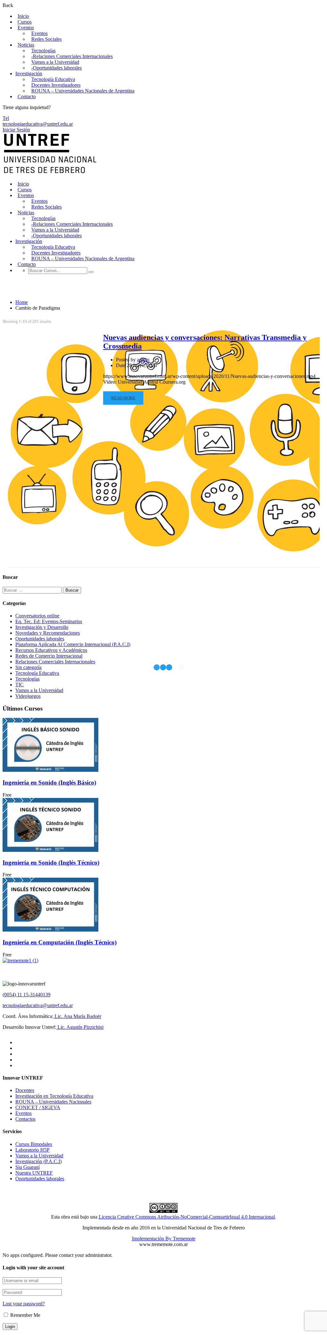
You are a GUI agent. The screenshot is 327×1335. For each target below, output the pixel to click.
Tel (6, 118)
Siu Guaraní (27, 1167)
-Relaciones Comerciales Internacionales (72, 56)
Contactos (25, 1119)
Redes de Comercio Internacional (48, 656)
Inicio (23, 16)
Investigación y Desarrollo (41, 627)
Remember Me (24, 1315)
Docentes (24, 1090)
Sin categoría (28, 667)
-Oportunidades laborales (56, 67)
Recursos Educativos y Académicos (51, 650)
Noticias (26, 45)
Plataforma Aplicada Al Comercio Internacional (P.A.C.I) (72, 644)
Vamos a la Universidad (55, 62)
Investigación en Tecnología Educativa (54, 1096)
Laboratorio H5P (32, 1150)
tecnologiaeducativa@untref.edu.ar (38, 124)
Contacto (27, 96)
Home (21, 302)
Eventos (26, 27)
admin (143, 359)
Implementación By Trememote (163, 1238)
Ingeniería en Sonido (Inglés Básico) (49, 782)
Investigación (28, 73)
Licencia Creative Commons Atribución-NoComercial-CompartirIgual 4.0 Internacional (187, 1217)
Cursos (25, 22)
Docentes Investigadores (55, 85)
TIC (19, 684)
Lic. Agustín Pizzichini (79, 1027)
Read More (123, 397)
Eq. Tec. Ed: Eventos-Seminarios (48, 621)
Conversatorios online (37, 615)
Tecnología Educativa (53, 79)
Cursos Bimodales (33, 1144)
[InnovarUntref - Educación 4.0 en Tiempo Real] (50, 173)
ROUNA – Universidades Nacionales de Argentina (82, 90)
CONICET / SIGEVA (37, 1107)
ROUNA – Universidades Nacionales (53, 1101)
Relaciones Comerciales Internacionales (55, 661)
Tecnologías (43, 50)
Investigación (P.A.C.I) (38, 1161)
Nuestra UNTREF (34, 1173)
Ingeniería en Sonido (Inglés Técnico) (51, 862)
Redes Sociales (46, 39)
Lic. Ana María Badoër (77, 1016)
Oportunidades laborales (39, 638)
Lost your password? (24, 1303)
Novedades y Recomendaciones (47, 633)
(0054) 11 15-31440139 (26, 994)
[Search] (91, 272)
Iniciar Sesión (16, 129)
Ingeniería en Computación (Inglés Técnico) (60, 942)
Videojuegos (28, 696)
